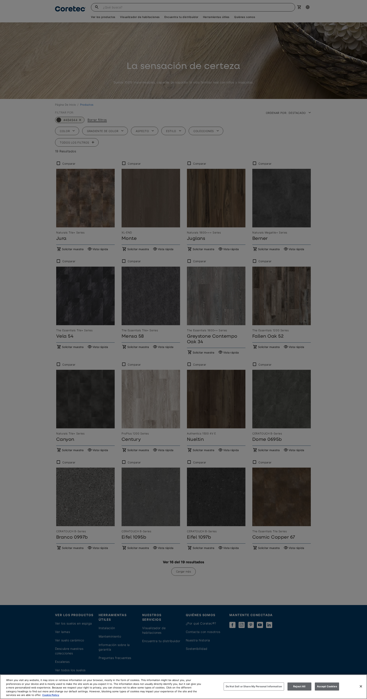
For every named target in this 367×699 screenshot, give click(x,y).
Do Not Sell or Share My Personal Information (254, 686)
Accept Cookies (327, 686)
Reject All (299, 686)
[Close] (361, 686)
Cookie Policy (50, 695)
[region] (183, 687)
